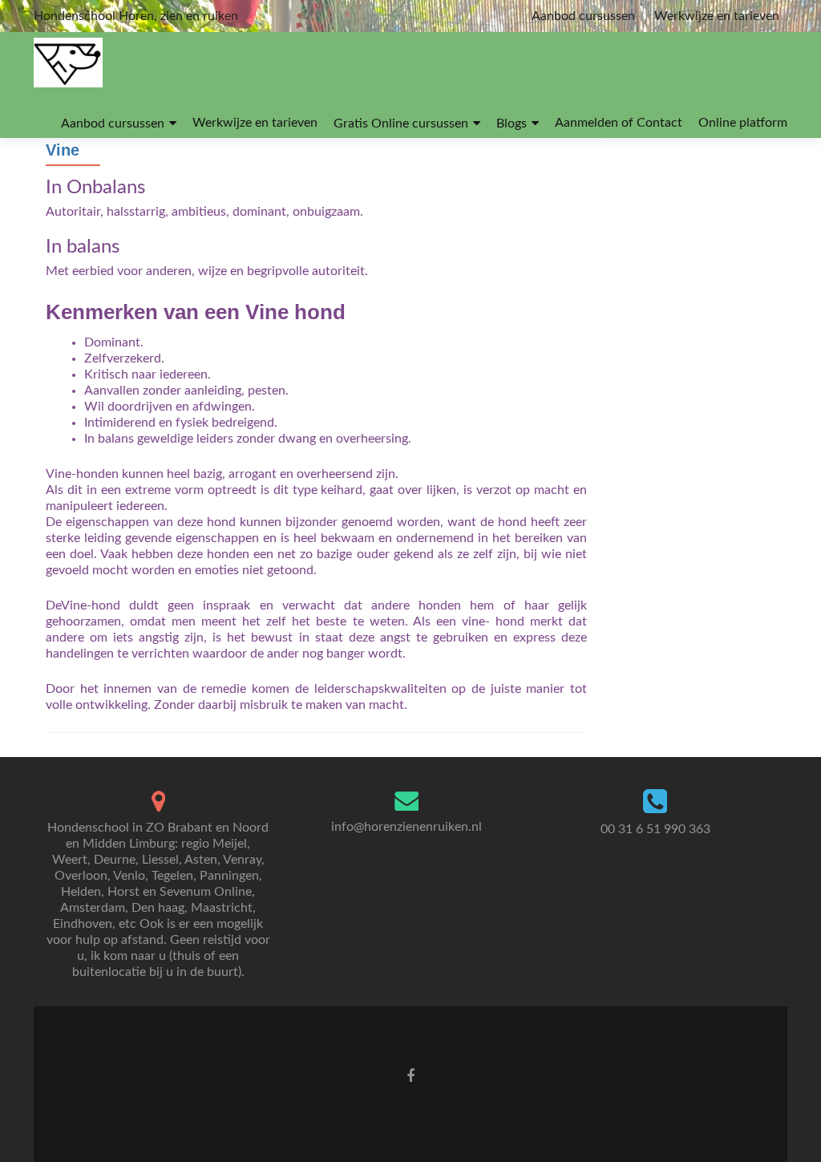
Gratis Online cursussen (401, 123)
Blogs (511, 123)
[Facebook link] (410, 1076)
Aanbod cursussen (583, 16)
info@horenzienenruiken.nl (406, 826)
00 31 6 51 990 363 (655, 829)
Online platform (742, 122)
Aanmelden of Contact (618, 122)
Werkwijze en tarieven (716, 16)
